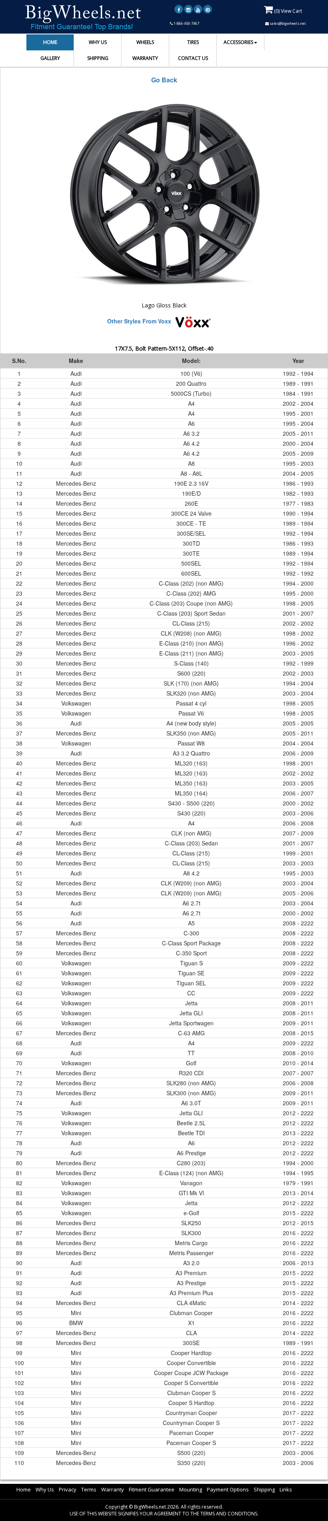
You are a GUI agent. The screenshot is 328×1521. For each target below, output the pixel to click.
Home (23, 1489)
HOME (50, 42)
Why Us (45, 1489)
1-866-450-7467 (186, 23)
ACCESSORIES (238, 42)
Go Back (164, 80)
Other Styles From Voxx (139, 321)
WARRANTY (145, 58)
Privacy (67, 1489)
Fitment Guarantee (151, 1489)
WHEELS (145, 42)
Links (286, 1489)
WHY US (98, 42)
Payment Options (228, 1489)
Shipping (264, 1489)
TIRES (193, 42)
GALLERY (50, 58)
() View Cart (287, 11)
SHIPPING (97, 58)
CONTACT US (193, 58)
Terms (88, 1489)
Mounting (190, 1489)
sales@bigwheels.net (287, 23)
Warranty (112, 1489)
